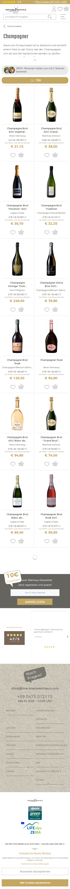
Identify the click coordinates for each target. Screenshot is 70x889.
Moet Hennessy (17, 136)
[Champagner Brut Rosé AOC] (51, 491)
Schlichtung (13, 762)
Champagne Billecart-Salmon (51, 290)
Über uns (41, 736)
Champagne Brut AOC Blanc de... (17, 439)
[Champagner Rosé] (51, 336)
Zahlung (11, 728)
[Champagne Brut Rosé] (17, 336)
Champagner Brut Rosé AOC (51, 516)
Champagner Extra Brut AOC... (51, 284)
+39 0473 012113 (35, 697)
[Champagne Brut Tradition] (51, 182)
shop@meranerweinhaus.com (35, 688)
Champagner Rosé (51, 360)
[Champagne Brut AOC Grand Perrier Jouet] (51, 105)
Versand (10, 710)
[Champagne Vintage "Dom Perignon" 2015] (17, 259)
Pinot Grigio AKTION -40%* (51, 2)
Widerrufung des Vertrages (45, 715)
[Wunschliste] (61, 8)
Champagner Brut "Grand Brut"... (51, 439)
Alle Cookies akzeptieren (35, 882)
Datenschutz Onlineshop (49, 754)
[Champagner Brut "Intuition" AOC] (17, 182)
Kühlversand (43, 728)
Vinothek (11, 745)
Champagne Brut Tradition (51, 207)
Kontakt (10, 771)
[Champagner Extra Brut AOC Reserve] (51, 259)
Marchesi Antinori (51, 136)
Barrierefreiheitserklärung (50, 745)
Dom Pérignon (17, 290)
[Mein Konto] (54, 8)
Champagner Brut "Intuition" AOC (17, 207)
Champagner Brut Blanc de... (17, 516)
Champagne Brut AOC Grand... (51, 130)
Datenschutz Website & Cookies (48, 775)
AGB (38, 762)
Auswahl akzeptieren (35, 871)
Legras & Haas (17, 213)
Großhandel (13, 736)
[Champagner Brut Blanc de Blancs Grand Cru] (17, 491)
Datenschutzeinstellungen (35, 863)
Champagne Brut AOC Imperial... (17, 130)
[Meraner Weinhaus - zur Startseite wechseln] (16, 9)
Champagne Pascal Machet (51, 213)
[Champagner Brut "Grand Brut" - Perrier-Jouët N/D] (51, 413)
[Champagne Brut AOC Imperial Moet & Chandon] (17, 105)
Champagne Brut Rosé (17, 361)
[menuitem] (64, 17)
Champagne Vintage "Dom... (17, 284)
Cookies (10, 754)
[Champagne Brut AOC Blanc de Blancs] (17, 413)
